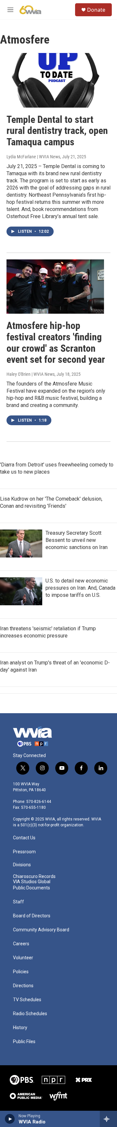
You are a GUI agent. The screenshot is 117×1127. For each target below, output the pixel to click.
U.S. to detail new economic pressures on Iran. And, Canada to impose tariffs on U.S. (80, 588)
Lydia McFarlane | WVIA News (33, 156)
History (20, 1027)
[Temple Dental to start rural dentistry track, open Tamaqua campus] (55, 80)
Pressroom (24, 851)
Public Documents (31, 887)
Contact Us (24, 837)
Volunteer (23, 957)
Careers (21, 943)
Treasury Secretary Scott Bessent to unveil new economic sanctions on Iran (77, 540)
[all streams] (108, 1119)
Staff (18, 901)
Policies (21, 971)
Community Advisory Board (41, 929)
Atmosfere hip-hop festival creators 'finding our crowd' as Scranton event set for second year (55, 342)
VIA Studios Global (31, 881)
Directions (23, 985)
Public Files (24, 1041)
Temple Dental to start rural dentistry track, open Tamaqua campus (57, 131)
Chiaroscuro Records (34, 876)
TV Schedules (27, 999)
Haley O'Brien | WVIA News (30, 374)
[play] (10, 1119)
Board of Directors (31, 915)
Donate (96, 10)
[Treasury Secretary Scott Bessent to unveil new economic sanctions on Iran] (21, 543)
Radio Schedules (30, 1013)
